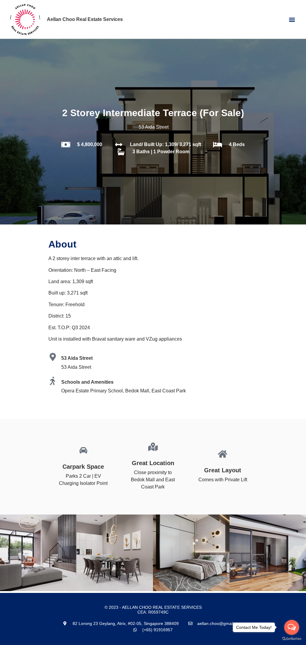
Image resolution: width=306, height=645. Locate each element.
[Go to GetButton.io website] (291, 639)
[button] (292, 19)
